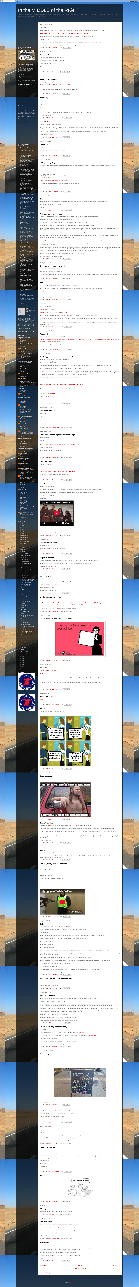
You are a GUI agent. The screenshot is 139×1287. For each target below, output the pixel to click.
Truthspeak (44, 334)
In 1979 (42, 484)
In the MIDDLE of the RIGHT (48, 10)
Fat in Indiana (23, 222)
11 (21, 664)
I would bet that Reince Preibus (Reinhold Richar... (28, 632)
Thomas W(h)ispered (25, 501)
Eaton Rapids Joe (24, 211)
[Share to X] (67, 48)
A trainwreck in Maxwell (26, 343)
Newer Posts (44, 1265)
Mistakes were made (24, 212)
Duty (41, 416)
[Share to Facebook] (68, 48)
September (24, 541)
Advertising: (44, 1242)
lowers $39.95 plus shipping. (50, 670)
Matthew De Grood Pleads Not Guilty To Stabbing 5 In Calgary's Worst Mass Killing (59, 444)
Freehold (50, 825)
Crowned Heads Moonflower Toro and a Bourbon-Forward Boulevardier (26, 434)
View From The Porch (25, 279)
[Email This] (64, 48)
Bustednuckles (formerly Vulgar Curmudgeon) (26, 362)
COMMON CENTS (24, 378)
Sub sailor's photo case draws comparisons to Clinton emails (54, 180)
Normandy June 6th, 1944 (25, 449)
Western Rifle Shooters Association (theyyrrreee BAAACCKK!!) (26, 285)
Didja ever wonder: (47, 558)
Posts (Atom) (49, 1273)
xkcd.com (22, 294)
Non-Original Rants (25, 246)
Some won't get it (46, 776)
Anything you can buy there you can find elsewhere (59, 357)
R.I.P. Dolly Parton (24, 459)
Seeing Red (22, 370)
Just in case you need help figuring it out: (56, 978)
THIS (43, 371)
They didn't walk (46, 461)
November (23, 537)
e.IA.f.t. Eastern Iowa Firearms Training (25, 398)
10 (21, 666)
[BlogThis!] (65, 48)
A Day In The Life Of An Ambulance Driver (26, 156)
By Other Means (24, 368)
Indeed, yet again (46, 696)
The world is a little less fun (26, 223)
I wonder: (43, 27)
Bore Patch (23, 193)
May (22, 549)
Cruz (41, 1129)
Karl (46, 711)
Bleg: (42, 282)
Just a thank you (46, 55)
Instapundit (23, 227)
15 (21, 656)
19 (21, 527)
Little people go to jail (48, 163)
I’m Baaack (22, 157)
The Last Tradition (24, 476)
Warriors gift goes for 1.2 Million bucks (49, 584)
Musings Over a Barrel (25, 431)
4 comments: (55, 258)
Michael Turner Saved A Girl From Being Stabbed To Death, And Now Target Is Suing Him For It (62, 384)
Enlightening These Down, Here (27, 150)
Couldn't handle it (46, 823)
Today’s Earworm (24, 390)
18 (21, 529)
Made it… (22, 444)
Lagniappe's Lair (24, 423)
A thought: (44, 1209)
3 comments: (55, 299)
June (22, 547)
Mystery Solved (23, 502)
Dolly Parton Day (24, 492)
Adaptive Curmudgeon (25, 168)
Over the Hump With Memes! (26, 280)
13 (21, 660)
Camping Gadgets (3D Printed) (27, 169)
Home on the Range (25, 405)
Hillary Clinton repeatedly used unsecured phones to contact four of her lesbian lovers (64, 33)
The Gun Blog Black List (26, 468)
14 (21, 658)
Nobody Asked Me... (25, 443)
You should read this (48, 1147)
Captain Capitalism (25, 373)
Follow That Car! (24, 259)
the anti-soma (23, 453)
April (22, 647)
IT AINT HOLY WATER (25, 410)
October (23, 539)
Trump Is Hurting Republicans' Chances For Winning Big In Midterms (26, 356)
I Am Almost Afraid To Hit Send (26, 288)
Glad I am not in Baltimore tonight (53, 266)
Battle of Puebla (80, 1032)
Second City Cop (24, 257)
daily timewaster (24, 393)
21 (21, 523)
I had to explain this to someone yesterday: (56, 619)
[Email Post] (61, 47)
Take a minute (45, 122)
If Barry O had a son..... (49, 79)
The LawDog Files (24, 484)
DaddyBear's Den (24, 388)
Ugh (21, 486)
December (23, 535)
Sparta (21, 67)
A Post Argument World (25, 375)
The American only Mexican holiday (53, 1027)
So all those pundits (47, 995)
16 (21, 533)
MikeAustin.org (24, 428)
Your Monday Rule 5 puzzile (26, 345)
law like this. (52, 852)
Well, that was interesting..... (51, 214)
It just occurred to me (24, 497)
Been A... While (23, 350)
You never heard (46, 1221)
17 (21, 531)
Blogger (72, 1282)
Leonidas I (32, 65)
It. (20, 207)
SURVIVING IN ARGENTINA (27, 269)
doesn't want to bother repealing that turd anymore (65, 1233)
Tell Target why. (51, 393)
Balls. (42, 924)
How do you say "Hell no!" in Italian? (54, 864)
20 (21, 525)
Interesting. (44, 97)
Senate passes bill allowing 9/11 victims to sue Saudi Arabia (54, 312)
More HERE (42, 673)
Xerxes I (26, 67)
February (23, 651)
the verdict (44, 276)
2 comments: (55, 47)
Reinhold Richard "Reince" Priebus (63, 1110)
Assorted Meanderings (25, 348)
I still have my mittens (48, 543)
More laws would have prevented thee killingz (57, 435)
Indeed (42, 708)
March (23, 649)
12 (21, 662)
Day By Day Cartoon (25, 206)
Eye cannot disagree (47, 410)
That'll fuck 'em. (46, 307)
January (23, 653)
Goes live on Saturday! (25, 454)
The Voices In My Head (25, 496)
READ (41, 147)
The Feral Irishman (25, 458)
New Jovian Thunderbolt (26, 438)
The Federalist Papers (25, 275)
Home (80, 1265)
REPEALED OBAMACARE (59, 1224)
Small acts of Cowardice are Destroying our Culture (52, 1153)
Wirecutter (44, 1150)
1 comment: (55, 72)
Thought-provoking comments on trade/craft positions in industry (26, 183)
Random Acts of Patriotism (27, 448)
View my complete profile (24, 328)
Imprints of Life (23, 406)
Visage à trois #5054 (24, 340)
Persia (31, 67)
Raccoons (42, 699)
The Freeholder (24, 463)
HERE (47, 396)
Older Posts (116, 1265)
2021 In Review (23, 508)
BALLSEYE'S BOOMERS (26, 353)
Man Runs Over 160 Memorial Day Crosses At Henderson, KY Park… (56, 84)
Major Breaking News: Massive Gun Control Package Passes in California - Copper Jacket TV (27, 471)
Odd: (42, 199)
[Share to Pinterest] (70, 48)
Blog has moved (23, 247)
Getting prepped (23, 425)
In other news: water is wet (50, 597)
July (22, 545)
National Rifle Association (26, 242)
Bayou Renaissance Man (26, 180)
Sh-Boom (22, 440)
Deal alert (43, 668)
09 (21, 668)
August (23, 543)
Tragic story (44, 1054)
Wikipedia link (92, 1035)
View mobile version (80, 1268)
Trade (21, 295)
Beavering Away (23, 464)
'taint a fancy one (46, 576)
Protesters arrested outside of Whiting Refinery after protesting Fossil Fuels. (57, 471)
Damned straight (46, 144)
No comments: (55, 117)
